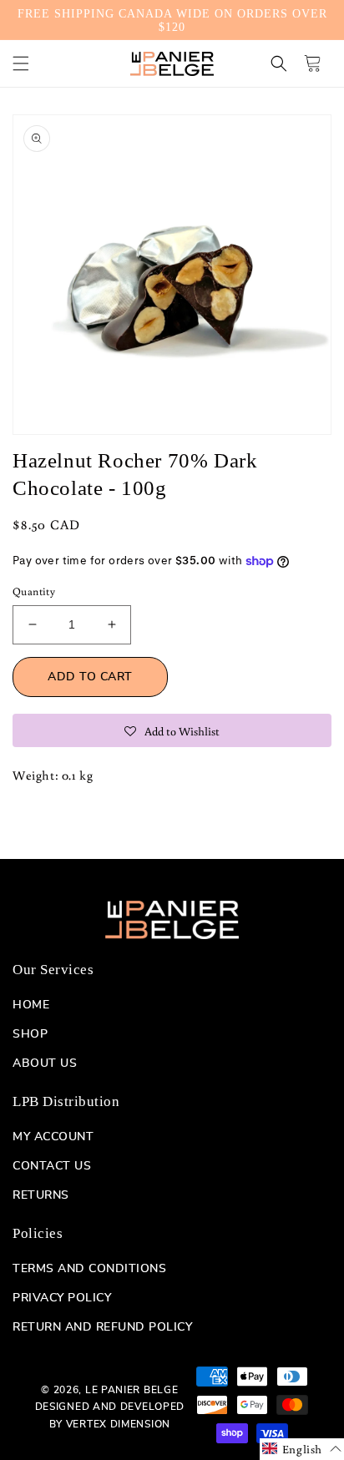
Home (31, 1005)
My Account (53, 1137)
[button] (21, 63)
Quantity (34, 591)
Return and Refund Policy (102, 1327)
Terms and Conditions (89, 1269)
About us (45, 1063)
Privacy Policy (62, 1298)
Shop (30, 1034)
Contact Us (52, 1166)
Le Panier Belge (132, 1390)
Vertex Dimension (118, 1424)
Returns (41, 1195)
